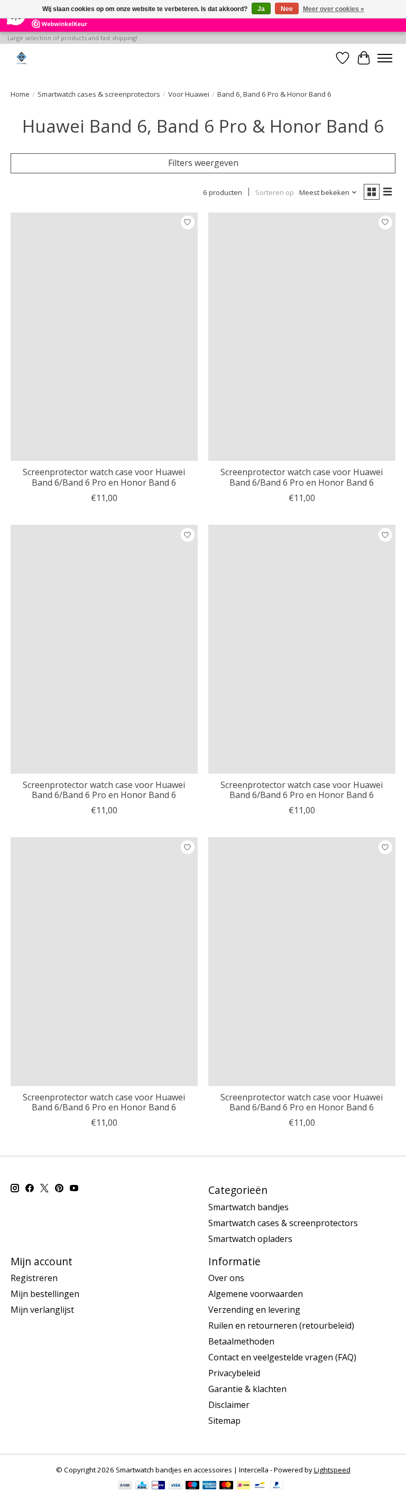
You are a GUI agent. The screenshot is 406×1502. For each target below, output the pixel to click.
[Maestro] (192, 1486)
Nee (287, 9)
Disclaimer (229, 1405)
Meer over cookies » (333, 9)
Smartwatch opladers (250, 1239)
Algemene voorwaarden (255, 1294)
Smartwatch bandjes (248, 1207)
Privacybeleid (234, 1373)
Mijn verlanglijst (42, 1309)
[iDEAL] (243, 1486)
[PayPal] (277, 1486)
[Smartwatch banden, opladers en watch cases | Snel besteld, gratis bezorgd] (21, 58)
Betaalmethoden (241, 1341)
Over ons (226, 1278)
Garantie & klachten (247, 1389)
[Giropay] (158, 1486)
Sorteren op (274, 192)
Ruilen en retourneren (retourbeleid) (281, 1325)
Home (20, 94)
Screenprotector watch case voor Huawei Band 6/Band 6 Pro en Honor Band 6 (104, 477)
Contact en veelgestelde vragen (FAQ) (282, 1357)
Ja (261, 9)
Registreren (34, 1278)
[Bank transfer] (125, 1486)
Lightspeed (332, 1470)
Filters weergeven (203, 163)
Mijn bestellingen (45, 1294)
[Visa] (175, 1486)
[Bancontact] (259, 1486)
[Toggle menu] (384, 58)
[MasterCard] (226, 1486)
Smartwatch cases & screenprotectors (99, 94)
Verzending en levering (254, 1309)
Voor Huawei (188, 94)
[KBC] (142, 1486)
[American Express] (209, 1486)
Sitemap (224, 1420)
